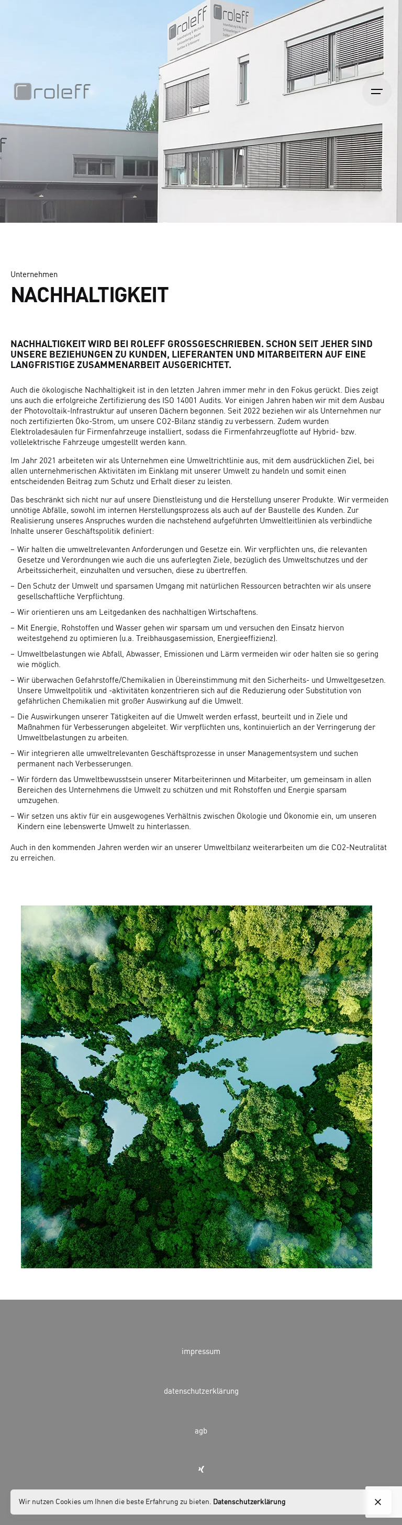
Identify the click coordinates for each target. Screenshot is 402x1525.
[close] (377, 1502)
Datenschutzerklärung (249, 1502)
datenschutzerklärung (201, 1392)
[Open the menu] (377, 91)
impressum (201, 1352)
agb (201, 1431)
